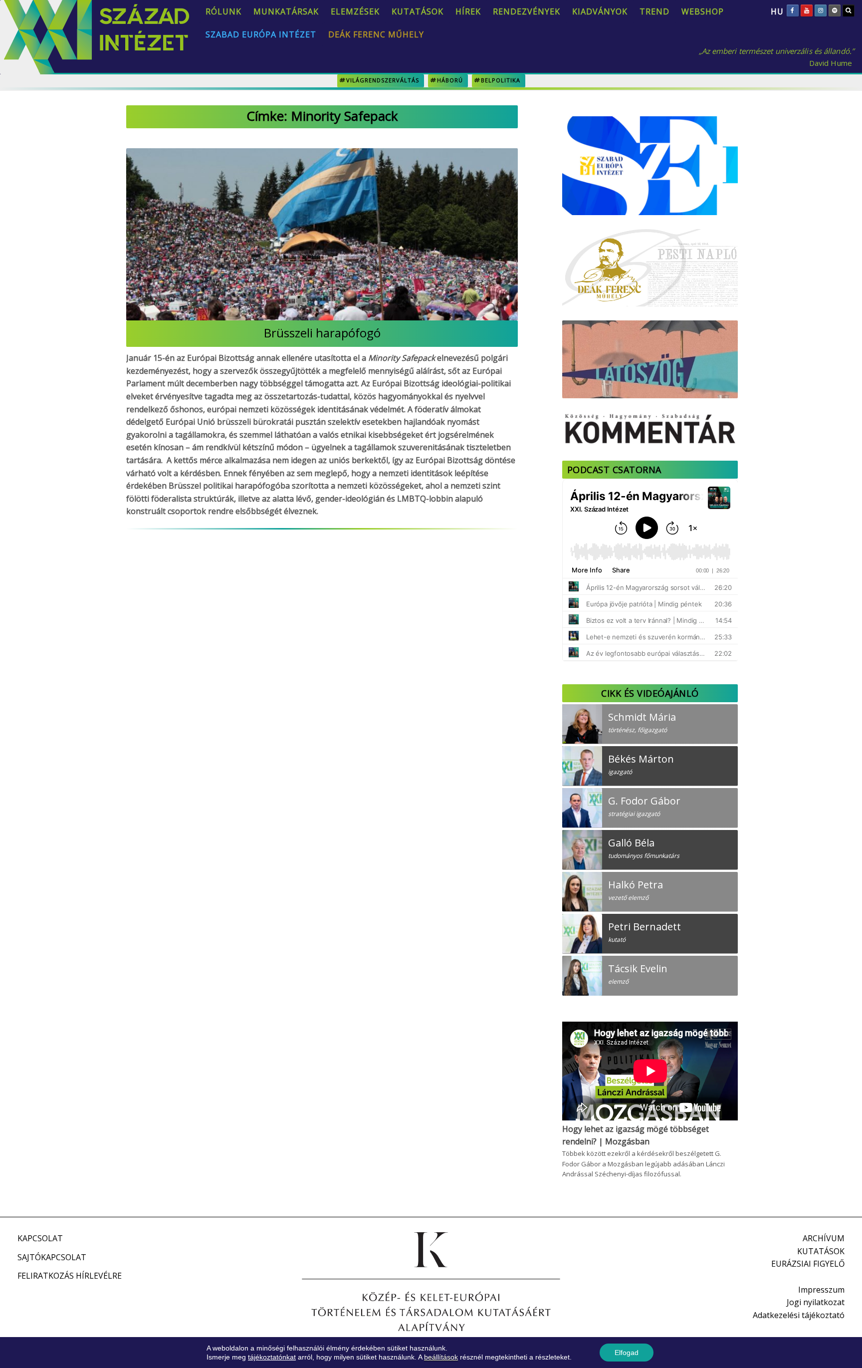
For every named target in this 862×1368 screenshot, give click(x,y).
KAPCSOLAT (40, 1238)
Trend (654, 11)
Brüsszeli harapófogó (322, 332)
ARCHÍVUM (824, 1238)
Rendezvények (526, 11)
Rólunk (223, 11)
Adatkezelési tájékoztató (799, 1315)
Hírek (468, 11)
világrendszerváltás (382, 80)
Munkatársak (286, 11)
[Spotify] (835, 10)
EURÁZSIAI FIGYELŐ (808, 1263)
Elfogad (627, 1353)
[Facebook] (793, 10)
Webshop (702, 11)
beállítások (441, 1357)
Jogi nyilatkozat (816, 1302)
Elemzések (355, 11)
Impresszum (821, 1289)
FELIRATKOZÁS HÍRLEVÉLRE (69, 1275)
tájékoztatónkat (272, 1357)
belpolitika (500, 80)
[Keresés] (849, 10)
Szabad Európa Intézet (261, 34)
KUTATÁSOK (821, 1251)
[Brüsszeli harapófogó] (322, 234)
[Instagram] (821, 10)
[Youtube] (807, 10)
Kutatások (417, 11)
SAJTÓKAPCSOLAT (51, 1257)
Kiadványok (600, 11)
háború (450, 80)
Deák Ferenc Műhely (376, 34)
